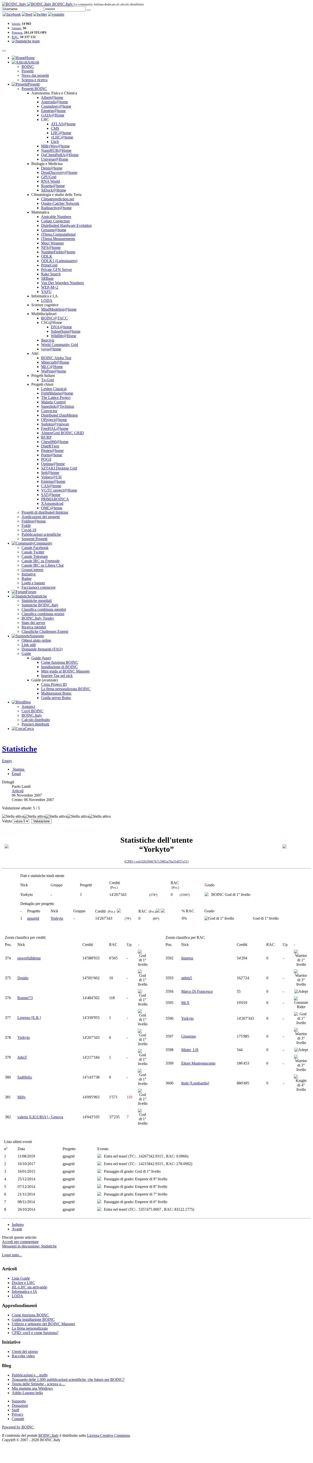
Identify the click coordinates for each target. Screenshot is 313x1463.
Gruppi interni (32, 570)
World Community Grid (59, 345)
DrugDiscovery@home (59, 172)
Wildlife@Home (63, 336)
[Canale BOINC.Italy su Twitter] (40, 14)
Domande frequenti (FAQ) (42, 649)
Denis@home (51, 168)
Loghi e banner (33, 583)
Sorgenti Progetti (34, 539)
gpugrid (33, 918)
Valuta (7, 821)
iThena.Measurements (58, 239)
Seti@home (50, 473)
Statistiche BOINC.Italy (40, 605)
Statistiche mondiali (37, 600)
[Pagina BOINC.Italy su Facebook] (12, 14)
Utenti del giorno (25, 1351)
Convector (49, 411)
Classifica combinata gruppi (43, 614)
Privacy (17, 1414)
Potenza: (17, 32)
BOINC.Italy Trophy (38, 618)
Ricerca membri (34, 627)
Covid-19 (29, 530)
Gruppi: (17, 28)
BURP (46, 437)
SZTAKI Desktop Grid (59, 468)
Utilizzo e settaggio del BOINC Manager (43, 1324)
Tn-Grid (47, 380)
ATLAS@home (63, 124)
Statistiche (19, 748)
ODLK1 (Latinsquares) (59, 261)
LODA (46, 300)
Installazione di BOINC (59, 667)
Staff (15, 1410)
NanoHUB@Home (56, 150)
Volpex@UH (51, 477)
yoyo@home (51, 349)
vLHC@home (62, 137)
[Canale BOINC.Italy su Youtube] (27, 14)
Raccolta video (23, 1356)
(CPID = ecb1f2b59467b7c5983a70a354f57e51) (156, 861)
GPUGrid (48, 177)
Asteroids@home (54, 102)
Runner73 (25, 998)
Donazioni (20, 1405)
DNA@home (61, 327)
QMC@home (51, 508)
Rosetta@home (53, 186)
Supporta (19, 1401)
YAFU (46, 292)
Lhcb (55, 142)
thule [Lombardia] (195, 1083)
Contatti (18, 1419)
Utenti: (16, 23)
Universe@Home (54, 159)
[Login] (88, 10)
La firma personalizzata (30, 1328)
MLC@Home (52, 367)
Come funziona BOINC (59, 662)
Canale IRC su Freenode (41, 561)
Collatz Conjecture (55, 221)
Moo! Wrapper (52, 243)
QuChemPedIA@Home (59, 155)
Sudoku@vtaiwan (55, 424)
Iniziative (29, 574)
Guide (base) (41, 658)
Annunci (28, 706)
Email (16, 774)
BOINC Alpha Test (56, 358)
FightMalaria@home (57, 393)
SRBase (47, 278)
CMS (55, 128)
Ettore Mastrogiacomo (198, 1063)
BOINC (28, 66)
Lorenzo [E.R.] (29, 1018)
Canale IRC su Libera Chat (43, 565)
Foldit (26, 525)
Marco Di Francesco (197, 991)
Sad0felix (24, 1077)
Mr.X (185, 1003)
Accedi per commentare (20, 1242)
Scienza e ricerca (34, 80)
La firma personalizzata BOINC (65, 689)
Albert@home (52, 97)
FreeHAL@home (54, 428)
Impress (187, 958)
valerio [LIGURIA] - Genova (40, 1117)
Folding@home (34, 521)
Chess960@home (54, 442)
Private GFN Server (56, 269)
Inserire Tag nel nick (57, 676)
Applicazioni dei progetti (41, 517)
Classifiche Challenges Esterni (45, 631)
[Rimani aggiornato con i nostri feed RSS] (56, 14)
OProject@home (54, 420)
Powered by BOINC (18, 1427)
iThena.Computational (58, 234)
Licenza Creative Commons (108, 1435)
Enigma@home (53, 481)
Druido (22, 978)
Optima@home (53, 464)
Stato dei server (33, 623)
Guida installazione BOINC (33, 1319)
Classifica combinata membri (44, 609)
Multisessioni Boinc (56, 693)
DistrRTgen (50, 446)
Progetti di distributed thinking (45, 512)
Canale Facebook (35, 548)
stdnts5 (186, 978)
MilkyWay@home (55, 146)
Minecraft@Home (55, 362)
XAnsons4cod (52, 503)
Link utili (29, 645)
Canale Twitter (33, 552)
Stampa (18, 769)
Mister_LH (189, 1050)
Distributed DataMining (59, 415)
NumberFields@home (58, 252)
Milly (21, 1097)
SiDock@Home (53, 190)
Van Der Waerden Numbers (62, 283)
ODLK (46, 256)
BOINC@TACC (54, 318)
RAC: (15, 37)
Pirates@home (52, 450)
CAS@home (51, 486)
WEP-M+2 (49, 287)
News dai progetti (35, 75)
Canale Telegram (35, 556)
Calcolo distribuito (36, 720)
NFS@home (51, 247)
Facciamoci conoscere (39, 587)
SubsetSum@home (65, 331)
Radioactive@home (56, 208)
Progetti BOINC (34, 89)
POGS (46, 459)
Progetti (28, 71)
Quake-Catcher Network (60, 203)
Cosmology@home (56, 106)
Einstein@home (53, 111)
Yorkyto (57, 918)
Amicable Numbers (56, 217)
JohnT (22, 1057)
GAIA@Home (52, 115)
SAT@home (50, 495)
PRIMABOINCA (55, 499)
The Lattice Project (55, 397)
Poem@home (51, 455)
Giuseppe (188, 1036)
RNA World (50, 181)
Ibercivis (47, 340)
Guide (26, 653)
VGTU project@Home (59, 490)
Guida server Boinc (56, 698)
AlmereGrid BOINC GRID (62, 433)
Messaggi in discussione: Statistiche (29, 1246)
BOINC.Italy (32, 715)
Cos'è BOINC (33, 711)
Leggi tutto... (12, 1255)
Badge (27, 578)
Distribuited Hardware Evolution (66, 225)
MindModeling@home (59, 309)
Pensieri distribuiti (35, 724)
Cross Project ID (54, 684)
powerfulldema (29, 958)
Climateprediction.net (57, 199)
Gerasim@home (53, 230)
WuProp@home (53, 371)
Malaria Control (53, 402)
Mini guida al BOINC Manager (65, 671)
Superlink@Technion (57, 406)
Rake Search (51, 274)
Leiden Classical (54, 389)
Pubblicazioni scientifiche (41, 534)
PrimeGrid (49, 265)
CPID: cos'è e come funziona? (35, 1333)
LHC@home (61, 133)
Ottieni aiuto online (36, 640)
